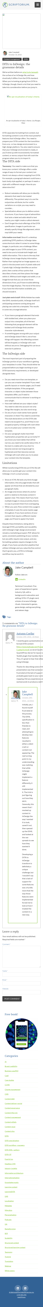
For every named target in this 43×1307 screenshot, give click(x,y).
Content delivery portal (13, 1103)
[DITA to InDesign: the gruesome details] (21, 32)
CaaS (6, 1076)
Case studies (9, 1080)
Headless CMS (10, 1164)
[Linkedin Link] (18, 1288)
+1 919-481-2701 (21, 1295)
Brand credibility (11, 1066)
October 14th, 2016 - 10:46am (27, 637)
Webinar (8, 1266)
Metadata (8, 1206)
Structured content (12, 1243)
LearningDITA (10, 1192)
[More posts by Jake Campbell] (4, 53)
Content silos (10, 1131)
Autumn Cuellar (25, 633)
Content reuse (10, 1127)
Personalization (10, 1215)
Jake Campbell (14, 52)
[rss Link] (25, 1288)
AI (5, 1062)
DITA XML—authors (12, 1150)
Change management (12, 1089)
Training (8, 1257)
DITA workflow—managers (15, 1145)
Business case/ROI (11, 1071)
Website (5, 989)
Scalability (8, 1238)
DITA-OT (8, 1154)
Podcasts (8, 1220)
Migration (8, 1210)
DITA (26, 59)
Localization (9, 1201)
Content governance (12, 1108)
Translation (9, 1261)
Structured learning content (15, 1247)
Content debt (10, 1099)
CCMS (7, 1085)
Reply (8, 643)
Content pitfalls (10, 1122)
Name (5, 971)
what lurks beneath (30, 72)
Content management (12, 59)
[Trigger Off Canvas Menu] (38, 5)
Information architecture (14, 1173)
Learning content (11, 1187)
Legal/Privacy (21, 1297)
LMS (6, 1196)
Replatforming (10, 1229)
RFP (6, 1233)
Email (4, 980)
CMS (6, 1094)
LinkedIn (22, 579)
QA (6, 1224)
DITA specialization (12, 1141)
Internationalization (12, 1178)
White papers (10, 1271)
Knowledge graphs (12, 1182)
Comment (6, 944)
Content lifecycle (11, 1113)
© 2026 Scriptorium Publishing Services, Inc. (21, 1292)
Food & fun (9, 1159)
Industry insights (11, 1168)
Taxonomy (8, 1252)
